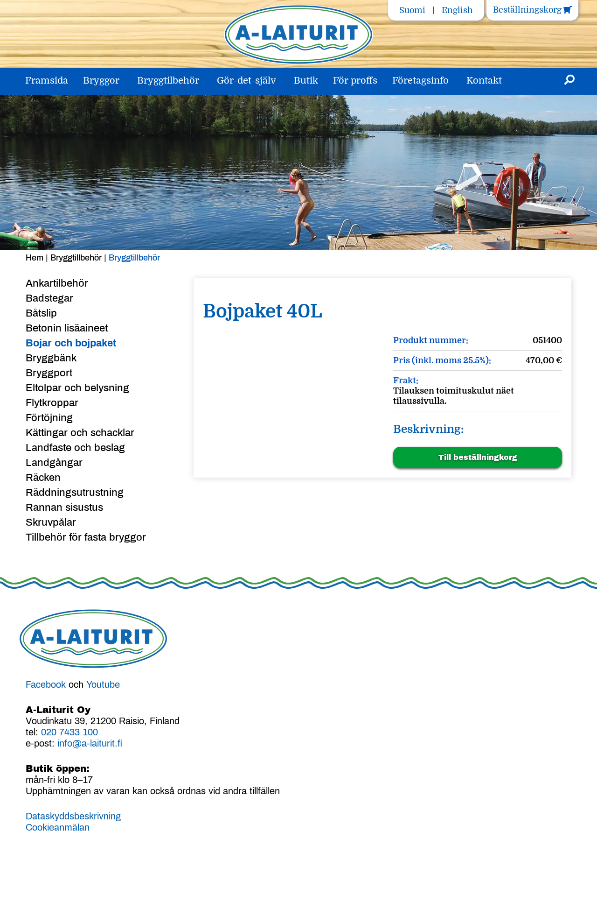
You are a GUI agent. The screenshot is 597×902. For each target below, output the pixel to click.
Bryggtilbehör (168, 80)
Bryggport (49, 373)
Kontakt (484, 80)
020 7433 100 (69, 732)
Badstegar (49, 298)
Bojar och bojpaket (71, 343)
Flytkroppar (52, 403)
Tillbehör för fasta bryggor (86, 537)
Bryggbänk (51, 358)
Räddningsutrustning (75, 492)
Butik (306, 80)
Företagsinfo (420, 80)
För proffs (355, 80)
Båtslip (41, 313)
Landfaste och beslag (75, 448)
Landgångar (54, 463)
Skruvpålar (51, 522)
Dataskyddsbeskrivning (73, 816)
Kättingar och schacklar (80, 433)
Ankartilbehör (57, 283)
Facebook (46, 684)
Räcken (43, 477)
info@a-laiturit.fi (89, 743)
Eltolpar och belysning (77, 388)
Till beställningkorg (477, 457)
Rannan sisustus (64, 507)
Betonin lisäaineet (67, 328)
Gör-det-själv (246, 80)
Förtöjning (49, 418)
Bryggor (101, 80)
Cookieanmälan (58, 827)
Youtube (103, 684)
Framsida (46, 80)
